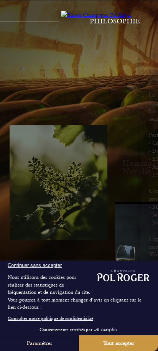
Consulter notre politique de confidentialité (50, 318)
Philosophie (115, 21)
